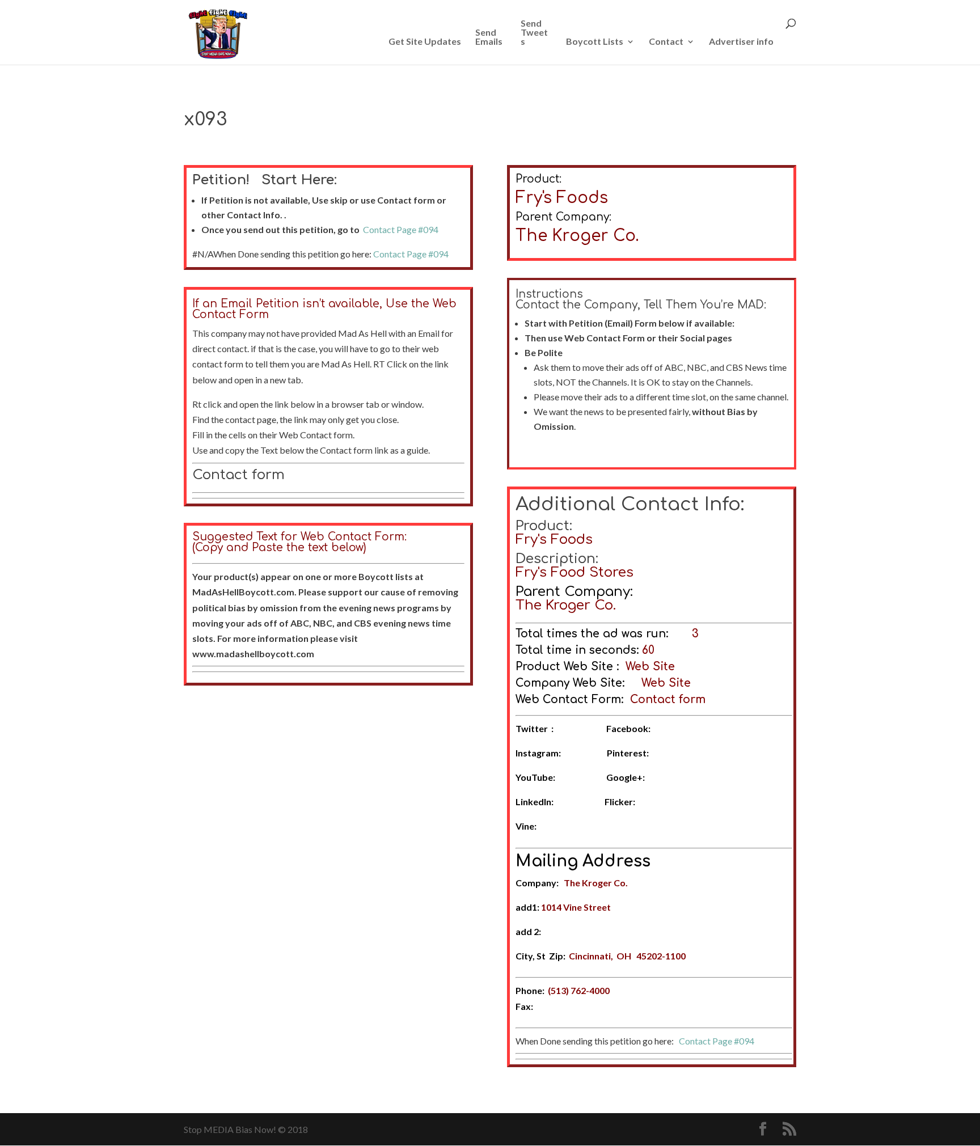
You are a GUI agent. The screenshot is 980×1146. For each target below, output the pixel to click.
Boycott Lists (594, 41)
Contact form (238, 475)
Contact (666, 41)
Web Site (650, 667)
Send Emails (488, 37)
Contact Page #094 (400, 229)
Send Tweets (534, 32)
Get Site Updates (424, 41)
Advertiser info (741, 41)
